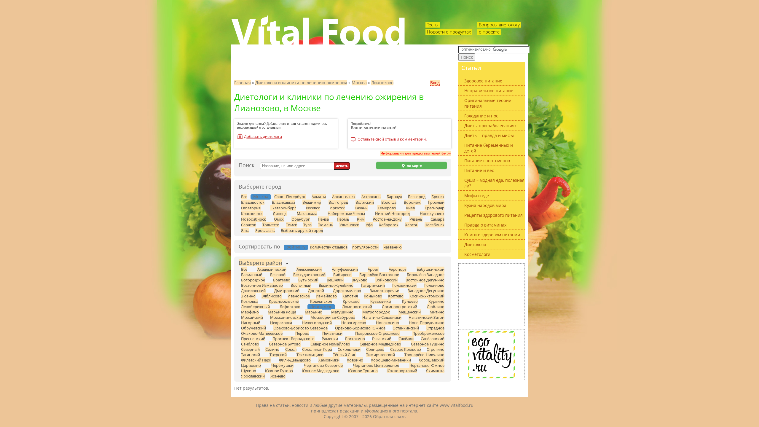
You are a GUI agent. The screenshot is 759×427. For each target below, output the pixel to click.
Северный (250, 349)
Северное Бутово (285, 344)
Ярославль (265, 230)
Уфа (369, 224)
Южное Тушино (363, 370)
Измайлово (326, 296)
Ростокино (355, 338)
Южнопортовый (402, 370)
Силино (272, 349)
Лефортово (290, 306)
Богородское (253, 280)
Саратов (248, 224)
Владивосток (252, 202)
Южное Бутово (279, 370)
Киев (410, 208)
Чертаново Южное (426, 365)
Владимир (311, 202)
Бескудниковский (309, 274)
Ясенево (278, 376)
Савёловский (432, 338)
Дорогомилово (347, 290)
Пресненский (253, 338)
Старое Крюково (405, 349)
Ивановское (299, 296)
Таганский (250, 354)
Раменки (330, 338)
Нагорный (250, 322)
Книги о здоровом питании (492, 235)
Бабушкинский (430, 269)
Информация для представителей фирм (415, 153)
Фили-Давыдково (295, 360)
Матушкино (342, 312)
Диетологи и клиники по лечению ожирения (301, 82)
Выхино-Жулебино (336, 285)
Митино (437, 312)
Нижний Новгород (392, 213)
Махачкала (307, 213)
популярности (365, 247)
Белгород (416, 196)
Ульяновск (349, 224)
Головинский (404, 285)
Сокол (290, 349)
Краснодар (434, 208)
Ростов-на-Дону (387, 219)
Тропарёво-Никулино (424, 354)
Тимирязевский (380, 354)
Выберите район (260, 262)
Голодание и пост (482, 116)
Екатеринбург (283, 208)
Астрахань (371, 196)
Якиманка (435, 370)
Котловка (249, 301)
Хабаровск (388, 224)
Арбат (373, 269)
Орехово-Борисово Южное (360, 328)
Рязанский (381, 338)
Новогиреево (353, 322)
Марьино (313, 312)
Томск (291, 224)
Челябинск (434, 224)
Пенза (323, 219)
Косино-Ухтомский (426, 296)
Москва (359, 82)
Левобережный (255, 306)
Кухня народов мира (485, 205)
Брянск (437, 196)
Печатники (332, 333)
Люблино (435, 306)
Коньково (373, 296)
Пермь (343, 219)
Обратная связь (389, 416)
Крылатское (321, 301)
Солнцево (375, 349)
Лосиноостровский (399, 306)
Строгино (435, 349)
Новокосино (387, 322)
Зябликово (271, 296)
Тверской (278, 354)
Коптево (396, 296)
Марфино (250, 312)
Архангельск (343, 196)
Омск (279, 219)
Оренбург (300, 219)
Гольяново (434, 285)
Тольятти (270, 224)
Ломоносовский (357, 306)
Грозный (436, 202)
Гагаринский (373, 285)
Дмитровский (286, 290)
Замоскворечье (384, 290)
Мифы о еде (476, 195)
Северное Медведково (380, 344)
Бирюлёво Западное (425, 274)
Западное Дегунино (426, 290)
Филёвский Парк (256, 360)
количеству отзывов (328, 247)
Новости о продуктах (449, 32)
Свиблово (250, 344)
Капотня (350, 296)
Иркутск (337, 208)
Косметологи (477, 254)
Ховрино (355, 360)
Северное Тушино (427, 344)
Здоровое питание (483, 81)
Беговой (278, 274)
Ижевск (313, 208)
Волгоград (338, 202)
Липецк (280, 213)
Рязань (415, 219)
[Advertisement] (491, 294)
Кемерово (386, 208)
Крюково (351, 301)
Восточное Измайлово (262, 285)
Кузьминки (380, 301)
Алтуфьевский (345, 269)
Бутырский (308, 280)
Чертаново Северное (323, 365)
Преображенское (428, 333)
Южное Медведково (320, 370)
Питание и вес (479, 170)
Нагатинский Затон (426, 317)
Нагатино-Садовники (381, 317)
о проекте (489, 32)
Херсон (411, 224)
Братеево (281, 280)
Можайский (252, 317)
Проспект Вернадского (293, 338)
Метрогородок (376, 312)
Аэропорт (397, 269)
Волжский (364, 202)
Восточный (301, 285)
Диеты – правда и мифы (489, 135)
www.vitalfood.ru (456, 405)
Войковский (386, 280)
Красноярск (252, 213)
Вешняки (335, 280)
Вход (435, 82)
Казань (361, 208)
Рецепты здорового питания (493, 215)
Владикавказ (283, 202)
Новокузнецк (432, 213)
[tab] (260, 263)
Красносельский (284, 301)
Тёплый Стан (344, 354)
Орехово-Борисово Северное (300, 328)
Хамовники (328, 360)
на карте (414, 165)
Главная (242, 82)
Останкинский (406, 328)
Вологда (388, 202)
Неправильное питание (488, 90)
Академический (271, 269)
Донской (316, 290)
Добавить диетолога (263, 136)
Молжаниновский (286, 317)
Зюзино (248, 296)
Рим (361, 219)
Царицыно (251, 365)
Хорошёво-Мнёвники (391, 360)
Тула (307, 224)
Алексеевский (309, 269)
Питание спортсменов (487, 160)
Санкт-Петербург (290, 196)
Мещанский (409, 312)
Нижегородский (317, 322)
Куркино (436, 301)
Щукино (248, 370)
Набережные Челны (346, 213)
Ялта (245, 230)
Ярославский (253, 376)
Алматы (319, 196)
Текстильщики (309, 354)
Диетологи (475, 244)
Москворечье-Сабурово (332, 317)
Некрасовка (281, 322)
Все (244, 196)
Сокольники (349, 349)
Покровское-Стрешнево (377, 333)
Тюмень (325, 224)
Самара (437, 219)
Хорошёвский (431, 360)
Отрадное (435, 328)
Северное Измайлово (330, 344)
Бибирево (342, 274)
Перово (302, 333)
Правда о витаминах (485, 225)
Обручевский (253, 328)
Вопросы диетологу (499, 25)
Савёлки (406, 338)
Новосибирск (253, 219)
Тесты (433, 25)
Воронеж (412, 202)
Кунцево (410, 301)
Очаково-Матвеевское (262, 333)
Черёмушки (282, 365)
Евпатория (251, 208)
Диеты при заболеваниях (490, 125)
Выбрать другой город (302, 230)
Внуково (359, 280)
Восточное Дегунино (425, 280)
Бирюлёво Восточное (379, 274)
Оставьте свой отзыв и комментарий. (392, 139)
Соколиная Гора (317, 349)
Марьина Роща (282, 312)
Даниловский (253, 290)
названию (392, 247)
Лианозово (382, 82)
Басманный (251, 274)
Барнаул (394, 196)
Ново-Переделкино (426, 322)
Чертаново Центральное (376, 365)
